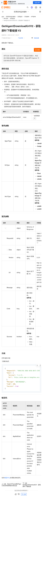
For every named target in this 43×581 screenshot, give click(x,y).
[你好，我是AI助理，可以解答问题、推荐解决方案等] (32, 7)
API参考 (33, 16)
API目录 (6, 18)
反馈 (25, 494)
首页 (3, 16)
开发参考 (26, 16)
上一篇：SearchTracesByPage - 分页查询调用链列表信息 (12, 484)
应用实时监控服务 (11, 16)
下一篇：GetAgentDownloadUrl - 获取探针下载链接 (32, 484)
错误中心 (7, 478)
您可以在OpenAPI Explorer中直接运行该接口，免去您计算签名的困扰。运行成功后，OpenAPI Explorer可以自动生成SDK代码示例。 (21, 58)
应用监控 (20, 16)
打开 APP (37, 3)
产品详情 (20, 38)
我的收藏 (36, 38)
